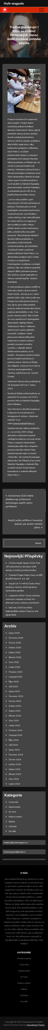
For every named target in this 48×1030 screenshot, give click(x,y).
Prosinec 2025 (15, 672)
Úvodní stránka (24, 958)
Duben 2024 (14, 769)
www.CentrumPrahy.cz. (24, 423)
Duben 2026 (14, 652)
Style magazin (14, 3)
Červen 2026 (15, 642)
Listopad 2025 (15, 676)
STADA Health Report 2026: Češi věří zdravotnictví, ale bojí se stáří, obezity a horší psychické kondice (23, 566)
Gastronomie (14, 807)
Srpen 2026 (14, 633)
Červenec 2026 (16, 637)
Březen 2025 (15, 715)
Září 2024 (13, 745)
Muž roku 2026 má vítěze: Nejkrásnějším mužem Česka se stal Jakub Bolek (22, 611)
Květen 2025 (15, 706)
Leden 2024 (14, 784)
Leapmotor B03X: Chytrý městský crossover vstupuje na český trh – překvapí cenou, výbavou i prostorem (23, 599)
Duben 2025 (14, 711)
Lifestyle (13, 826)
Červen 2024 (15, 759)
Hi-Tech (12, 811)
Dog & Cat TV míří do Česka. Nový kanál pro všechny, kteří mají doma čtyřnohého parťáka (23, 587)
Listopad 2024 (15, 735)
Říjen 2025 (14, 681)
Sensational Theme (36, 1025)
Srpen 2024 (14, 749)
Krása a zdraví (15, 816)
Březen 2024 (15, 774)
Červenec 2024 (16, 754)
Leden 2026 (14, 667)
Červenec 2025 (16, 696)
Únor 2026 (14, 662)
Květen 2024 (15, 764)
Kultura (12, 821)
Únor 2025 (14, 720)
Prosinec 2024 (15, 730)
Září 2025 (13, 686)
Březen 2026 (15, 657)
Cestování (13, 802)
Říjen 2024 (14, 740)
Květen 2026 (15, 647)
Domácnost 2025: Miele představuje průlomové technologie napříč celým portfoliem (19, 501)
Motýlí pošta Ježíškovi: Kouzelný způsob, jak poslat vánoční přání (25, 524)
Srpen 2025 (14, 691)
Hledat (38, 543)
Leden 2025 (14, 725)
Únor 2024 (14, 779)
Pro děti (12, 831)
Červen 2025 (15, 701)
